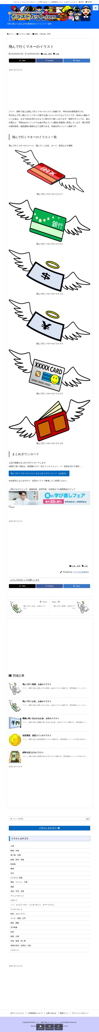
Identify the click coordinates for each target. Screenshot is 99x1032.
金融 (36, 34)
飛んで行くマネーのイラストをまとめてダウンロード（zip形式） (39, 473)
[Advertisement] (49, 89)
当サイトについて (71, 2)
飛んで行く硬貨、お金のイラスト (36, 684)
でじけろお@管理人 (81, 572)
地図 (12, 887)
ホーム (17, 2)
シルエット (15, 950)
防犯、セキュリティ (18, 914)
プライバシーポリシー (29, 2)
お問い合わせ (43, 2)
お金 (57, 54)
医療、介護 (15, 936)
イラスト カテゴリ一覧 (49, 828)
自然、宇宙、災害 (17, 891)
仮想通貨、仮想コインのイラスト (36, 735)
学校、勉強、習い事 (18, 941)
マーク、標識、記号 (18, 918)
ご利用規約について (56, 2)
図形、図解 (15, 923)
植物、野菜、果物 (17, 860)
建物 (12, 868)
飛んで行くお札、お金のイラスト (36, 701)
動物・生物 (15, 850)
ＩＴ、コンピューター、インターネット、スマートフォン (32, 905)
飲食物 (13, 864)
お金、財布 (46, 34)
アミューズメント (17, 896)
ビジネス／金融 (24, 34)
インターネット (16, 909)
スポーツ (14, 900)
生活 (12, 873)
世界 (12, 932)
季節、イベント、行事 (19, 882)
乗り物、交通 (16, 855)
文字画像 (14, 927)
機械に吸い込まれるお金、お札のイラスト (40, 718)
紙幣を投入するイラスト (33, 752)
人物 (12, 846)
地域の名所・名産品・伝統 (21, 945)
